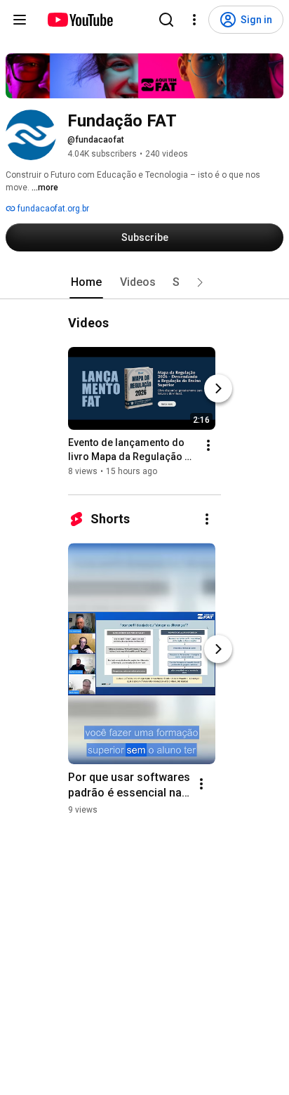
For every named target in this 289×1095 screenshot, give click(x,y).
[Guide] (19, 19)
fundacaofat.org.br (52, 209)
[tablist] (144, 282)
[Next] (218, 388)
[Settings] (194, 19)
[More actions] (208, 445)
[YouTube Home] (79, 19)
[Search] (166, 19)
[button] (200, 282)
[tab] (86, 282)
